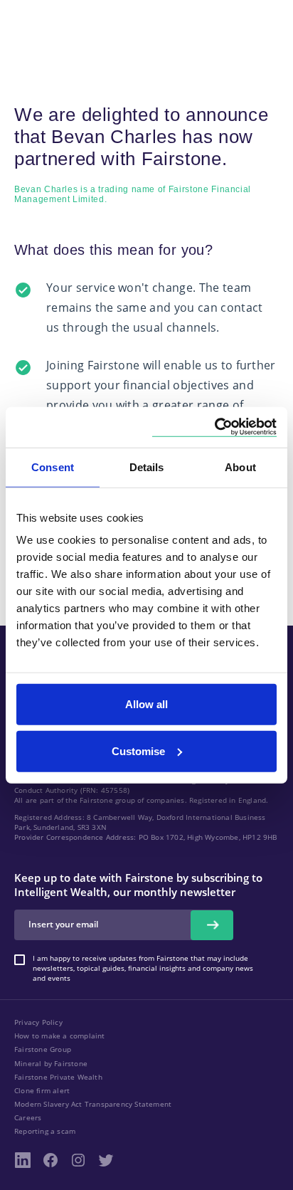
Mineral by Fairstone (50, 1063)
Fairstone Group (42, 1049)
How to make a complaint (59, 1036)
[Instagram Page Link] (78, 1160)
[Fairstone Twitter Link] (105, 1160)
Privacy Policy (38, 1022)
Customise (138, 750)
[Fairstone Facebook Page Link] (50, 1160)
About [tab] (240, 466)
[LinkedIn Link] (22, 1160)
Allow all (146, 704)
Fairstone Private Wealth (58, 1077)
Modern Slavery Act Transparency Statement (92, 1104)
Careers (27, 1117)
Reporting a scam (44, 1131)
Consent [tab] (52, 466)
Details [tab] (146, 466)
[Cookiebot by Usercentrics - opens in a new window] (214, 427)
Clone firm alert (42, 1090)
